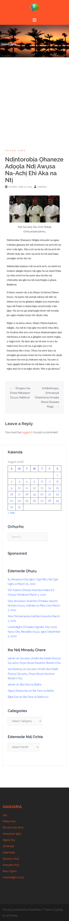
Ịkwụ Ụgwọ (10, 871)
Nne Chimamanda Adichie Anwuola (29, 616)
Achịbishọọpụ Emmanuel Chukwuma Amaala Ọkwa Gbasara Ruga (47, 397)
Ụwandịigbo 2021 (13, 877)
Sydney (58, 909)
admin (11, 658)
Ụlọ (5, 815)
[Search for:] (28, 537)
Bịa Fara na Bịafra (30, 684)
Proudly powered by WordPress (22, 909)
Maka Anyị (9, 821)
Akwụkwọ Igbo (12, 833)
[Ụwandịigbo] (34, 8)
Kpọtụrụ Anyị (11, 858)
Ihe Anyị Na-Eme (13, 827)
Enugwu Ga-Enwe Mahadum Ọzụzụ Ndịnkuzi (20, 393)
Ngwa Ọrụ (9, 840)
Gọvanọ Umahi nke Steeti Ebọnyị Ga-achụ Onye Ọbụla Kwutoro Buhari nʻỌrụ (33, 673)
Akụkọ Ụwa (15, 150)
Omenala (8, 846)
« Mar (11, 512)
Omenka (42, 187)
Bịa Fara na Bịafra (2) (35, 697)
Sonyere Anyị (11, 865)
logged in (27, 432)
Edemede (9, 852)
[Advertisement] (34, 93)
